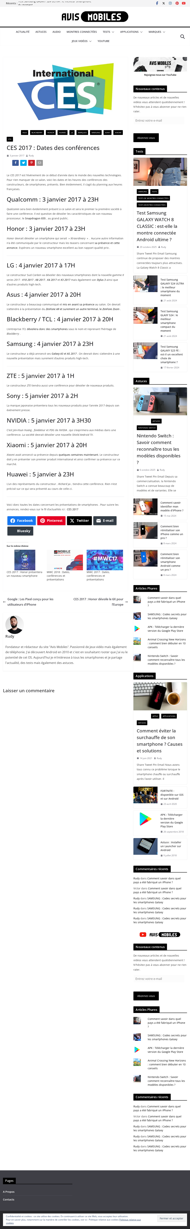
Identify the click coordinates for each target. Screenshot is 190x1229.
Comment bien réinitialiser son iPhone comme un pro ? (171, 532)
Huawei (62, 132)
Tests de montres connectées (153, 198)
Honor (50, 132)
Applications (129, 32)
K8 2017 (40, 280)
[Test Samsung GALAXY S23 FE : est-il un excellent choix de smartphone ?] (145, 357)
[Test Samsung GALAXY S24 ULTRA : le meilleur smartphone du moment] (145, 290)
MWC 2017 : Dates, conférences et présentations (98, 575)
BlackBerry (37, 132)
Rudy (31, 155)
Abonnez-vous (146, 138)
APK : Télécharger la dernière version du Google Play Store (171, 820)
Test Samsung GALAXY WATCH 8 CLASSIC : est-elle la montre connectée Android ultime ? (157, 226)
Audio (57, 32)
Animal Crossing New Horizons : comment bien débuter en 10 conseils (167, 643)
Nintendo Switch (146, 427)
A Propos (8, 1191)
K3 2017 (65, 280)
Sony (107, 132)
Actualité (23, 32)
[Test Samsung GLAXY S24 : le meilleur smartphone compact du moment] (145, 323)
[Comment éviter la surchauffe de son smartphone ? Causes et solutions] (160, 696)
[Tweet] (23, 163)
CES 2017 (72, 509)
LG (72, 132)
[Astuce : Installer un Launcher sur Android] (145, 849)
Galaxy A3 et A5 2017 (64, 353)
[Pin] (31, 163)
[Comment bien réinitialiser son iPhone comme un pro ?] (145, 535)
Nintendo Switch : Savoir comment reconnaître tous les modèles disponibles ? (159, 449)
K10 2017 (27, 280)
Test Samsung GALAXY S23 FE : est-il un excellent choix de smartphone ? (171, 354)
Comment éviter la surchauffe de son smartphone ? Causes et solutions (160, 741)
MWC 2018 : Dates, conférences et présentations (58, 575)
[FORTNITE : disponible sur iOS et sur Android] (145, 797)
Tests (106, 32)
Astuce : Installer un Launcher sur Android (170, 846)
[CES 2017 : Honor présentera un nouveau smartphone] (25, 560)
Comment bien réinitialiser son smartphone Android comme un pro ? (170, 561)
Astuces (41, 32)
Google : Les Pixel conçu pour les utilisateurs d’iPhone (30, 602)
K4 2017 (52, 280)
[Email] (40, 163)
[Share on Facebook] (15, 163)
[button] (112, 32)
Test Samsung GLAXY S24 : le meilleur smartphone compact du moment (169, 320)
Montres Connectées (82, 32)
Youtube (103, 41)
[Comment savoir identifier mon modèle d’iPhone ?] (145, 509)
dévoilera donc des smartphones (47, 329)
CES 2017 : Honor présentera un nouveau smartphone (24, 573)
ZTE (10, 139)
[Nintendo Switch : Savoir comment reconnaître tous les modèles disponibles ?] (160, 401)
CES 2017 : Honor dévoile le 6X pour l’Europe (98, 602)
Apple (155, 716)
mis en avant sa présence (78, 304)
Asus (24, 132)
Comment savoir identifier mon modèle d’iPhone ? (171, 506)
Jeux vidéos (80, 41)
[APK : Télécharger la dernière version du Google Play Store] (145, 823)
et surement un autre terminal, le (82, 309)
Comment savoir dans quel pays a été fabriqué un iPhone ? (166, 601)
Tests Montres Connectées (152, 205)
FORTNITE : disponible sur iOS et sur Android (172, 794)
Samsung (95, 132)
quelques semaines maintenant (78, 454)
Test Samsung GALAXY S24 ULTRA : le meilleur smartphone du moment (172, 287)
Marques (155, 32)
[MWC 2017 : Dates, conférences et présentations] (105, 560)
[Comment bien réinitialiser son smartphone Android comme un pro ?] (145, 564)
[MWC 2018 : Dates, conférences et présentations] (65, 560)
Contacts (8, 1199)
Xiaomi (118, 132)
